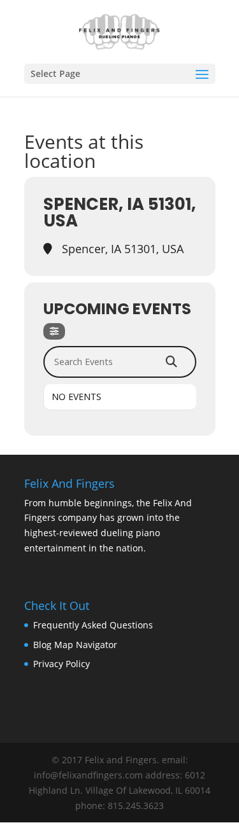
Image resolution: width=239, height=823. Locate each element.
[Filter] (54, 331)
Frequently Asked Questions (93, 625)
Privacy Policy (61, 664)
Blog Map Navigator (75, 645)
